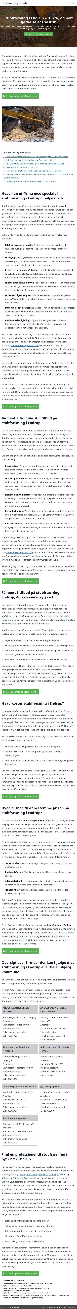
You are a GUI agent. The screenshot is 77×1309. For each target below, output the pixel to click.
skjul (28, 152)
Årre (26, 1178)
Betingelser (72, 1307)
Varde (22, 1174)
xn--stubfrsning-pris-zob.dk (24, 345)
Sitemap (64, 1307)
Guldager (54, 1174)
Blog (58, 1307)
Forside (42, 1307)
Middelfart (43, 1174)
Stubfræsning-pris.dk (15, 3)
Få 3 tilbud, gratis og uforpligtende (38, 34)
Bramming (31, 1174)
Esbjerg (16, 1178)
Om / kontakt (51, 1307)
